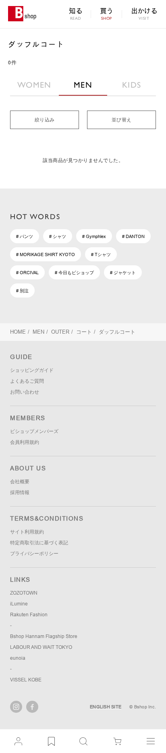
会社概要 (19, 481)
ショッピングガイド (32, 370)
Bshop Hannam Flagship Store (43, 636)
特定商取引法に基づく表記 (39, 543)
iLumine (19, 604)
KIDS (131, 85)
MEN (83, 85)
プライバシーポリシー (34, 553)
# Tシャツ (101, 254)
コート (84, 332)
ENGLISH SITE (105, 706)
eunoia (17, 658)
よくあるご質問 (27, 381)
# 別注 (22, 290)
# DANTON (133, 236)
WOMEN (34, 85)
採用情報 (19, 492)
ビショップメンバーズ (34, 431)
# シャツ (57, 236)
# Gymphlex (94, 236)
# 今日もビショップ (74, 272)
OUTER (60, 332)
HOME (18, 332)
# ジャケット (123, 272)
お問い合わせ (24, 392)
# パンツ (24, 236)
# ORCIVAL (27, 272)
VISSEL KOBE (26, 680)
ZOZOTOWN (23, 593)
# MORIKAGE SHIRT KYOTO (45, 254)
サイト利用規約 (27, 532)
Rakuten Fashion (29, 615)
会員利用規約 (24, 442)
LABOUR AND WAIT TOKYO (41, 647)
